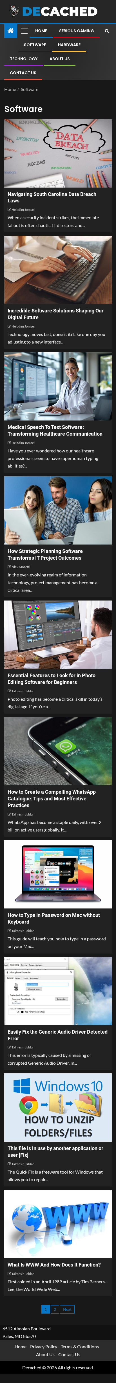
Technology (23, 59)
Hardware (69, 45)
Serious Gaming (76, 31)
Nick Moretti (21, 567)
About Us (60, 59)
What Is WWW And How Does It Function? (54, 1265)
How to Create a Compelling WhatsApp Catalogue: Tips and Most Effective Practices (52, 798)
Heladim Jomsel (23, 209)
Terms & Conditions (80, 1346)
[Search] (106, 30)
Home (41, 31)
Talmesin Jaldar (23, 691)
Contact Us (23, 73)
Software (35, 45)
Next (67, 1309)
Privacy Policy (43, 1346)
